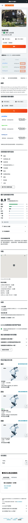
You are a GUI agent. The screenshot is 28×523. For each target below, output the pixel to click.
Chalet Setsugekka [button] (5, 438)
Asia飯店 (16, 518)
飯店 (11, 518)
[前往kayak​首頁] (9, 5)
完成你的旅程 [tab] (6, 477)
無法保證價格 (19, 501)
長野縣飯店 (9, 519)
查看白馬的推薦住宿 (22, 420)
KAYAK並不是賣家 (6, 506)
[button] (26, 1)
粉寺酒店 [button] (3, 381)
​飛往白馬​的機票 (7, 486)
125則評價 (11, 32)
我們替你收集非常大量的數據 (9, 508)
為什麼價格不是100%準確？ (9, 511)
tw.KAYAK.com (6, 518)
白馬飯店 (6, 488)
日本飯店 (21, 518)
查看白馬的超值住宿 (22, 391)
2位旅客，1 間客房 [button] (7, 42)
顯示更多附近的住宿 (22, 364)
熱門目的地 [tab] (14, 477)
